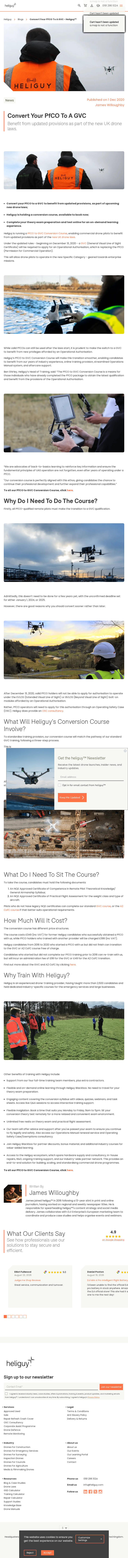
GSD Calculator (12, 1490)
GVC (83, 243)
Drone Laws (10, 1486)
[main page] (10, 4)
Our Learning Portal (77, 1454)
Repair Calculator (13, 1497)
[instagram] (100, 1492)
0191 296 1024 (91, 1479)
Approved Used (12, 1411)
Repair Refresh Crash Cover (19, 1418)
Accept (48, 1552)
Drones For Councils (14, 1462)
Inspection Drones (13, 1458)
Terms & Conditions (78, 1411)
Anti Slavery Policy (77, 1415)
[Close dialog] (125, 750)
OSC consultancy (52, 711)
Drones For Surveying (15, 1454)
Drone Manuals (12, 1509)
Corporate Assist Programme (19, 1426)
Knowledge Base (12, 1505)
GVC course (103, 906)
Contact (71, 1462)
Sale (6, 1415)
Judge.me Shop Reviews (27, 1280)
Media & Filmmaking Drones (19, 1469)
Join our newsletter (111, 1387)
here (73, 964)
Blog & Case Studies (14, 1482)
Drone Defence (12, 1430)
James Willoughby (109, 105)
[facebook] (90, 1492)
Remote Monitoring (14, 1433)
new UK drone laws (63, 237)
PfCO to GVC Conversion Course (47, 233)
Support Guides (12, 1501)
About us (72, 1447)
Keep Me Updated (70, 797)
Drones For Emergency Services (21, 1450)
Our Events (73, 1450)
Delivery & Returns (77, 1418)
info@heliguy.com (93, 1485)
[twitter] (95, 1492)
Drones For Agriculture (16, 1465)
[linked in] (85, 1492)
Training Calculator (14, 1494)
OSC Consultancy (13, 1422)
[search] (79, 5)
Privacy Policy (93, 1397)
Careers (71, 1458)
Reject (30, 1552)
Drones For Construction (17, 1447)
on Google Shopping (113, 1240)
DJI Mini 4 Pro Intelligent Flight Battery (107, 1280)
